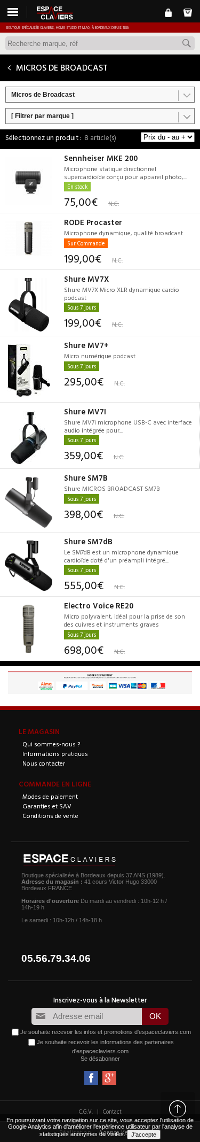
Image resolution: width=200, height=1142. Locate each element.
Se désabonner (100, 1058)
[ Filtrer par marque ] (42, 116)
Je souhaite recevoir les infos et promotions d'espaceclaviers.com (105, 1032)
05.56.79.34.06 (56, 958)
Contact (112, 1111)
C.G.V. (86, 1111)
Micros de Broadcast (43, 94)
